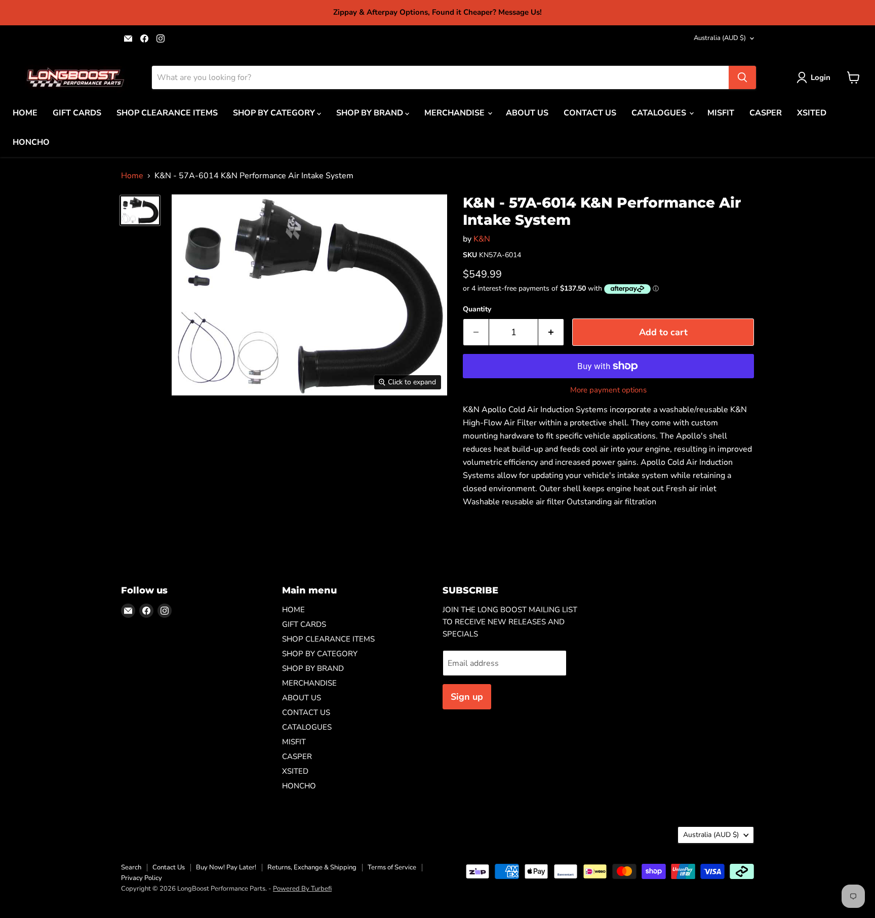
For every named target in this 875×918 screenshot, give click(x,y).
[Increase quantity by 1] (551, 332)
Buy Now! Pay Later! (226, 867)
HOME (25, 112)
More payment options (608, 390)
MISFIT (720, 112)
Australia (720, 38)
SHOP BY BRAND (370, 112)
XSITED (811, 112)
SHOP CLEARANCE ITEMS (167, 112)
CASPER (765, 112)
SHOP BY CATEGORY (275, 112)
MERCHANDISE (455, 112)
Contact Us (168, 867)
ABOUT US (527, 112)
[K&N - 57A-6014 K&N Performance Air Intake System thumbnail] (140, 210)
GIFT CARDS (77, 112)
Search (131, 867)
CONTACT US (590, 112)
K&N (481, 239)
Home (132, 175)
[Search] (742, 77)
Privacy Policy (141, 878)
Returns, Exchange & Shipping (311, 867)
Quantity (477, 309)
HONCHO (31, 142)
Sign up (467, 697)
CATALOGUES (659, 112)
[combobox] (440, 77)
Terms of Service (392, 867)
